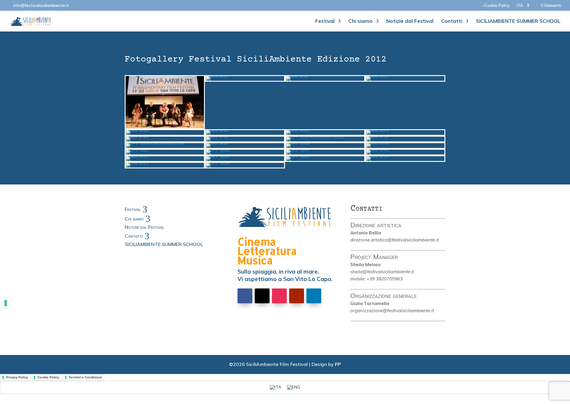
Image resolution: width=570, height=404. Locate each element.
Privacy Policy (17, 377)
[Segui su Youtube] (296, 295)
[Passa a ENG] (293, 387)
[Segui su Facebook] (245, 295)
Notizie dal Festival (409, 21)
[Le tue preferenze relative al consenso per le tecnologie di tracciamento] (5, 303)
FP (338, 364)
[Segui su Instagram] (279, 295)
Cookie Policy (48, 377)
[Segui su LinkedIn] (313, 295)
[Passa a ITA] (275, 387)
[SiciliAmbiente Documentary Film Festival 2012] (165, 127)
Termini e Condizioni (85, 377)
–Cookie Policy (496, 5)
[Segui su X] (262, 295)
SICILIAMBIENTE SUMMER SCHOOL (518, 21)
